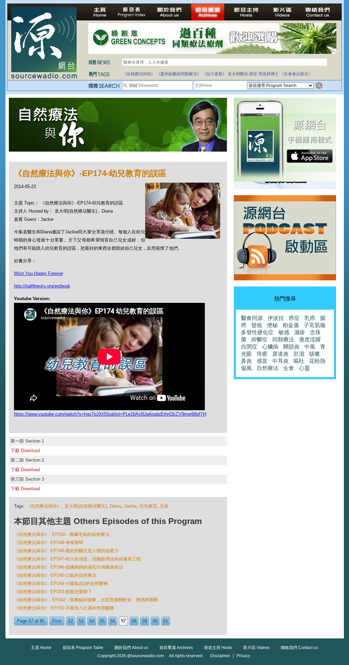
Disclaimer (220, 655)
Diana (115, 506)
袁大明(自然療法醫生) (85, 506)
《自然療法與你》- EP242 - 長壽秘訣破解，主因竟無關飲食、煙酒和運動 (86, 599)
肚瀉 (298, 354)
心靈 (304, 368)
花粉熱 (317, 361)
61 (165, 620)
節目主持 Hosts (218, 647)
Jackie (130, 506)
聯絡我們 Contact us (299, 647)
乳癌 (309, 318)
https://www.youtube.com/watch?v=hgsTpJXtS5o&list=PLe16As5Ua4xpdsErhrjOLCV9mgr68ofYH (110, 414)
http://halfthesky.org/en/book (42, 286)
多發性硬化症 (257, 332)
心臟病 (270, 347)
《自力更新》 (214, 74)
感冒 (262, 361)
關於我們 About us (131, 647)
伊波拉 (276, 318)
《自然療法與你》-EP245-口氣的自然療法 (55, 575)
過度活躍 (310, 339)
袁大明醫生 (238, 74)
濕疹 (299, 332)
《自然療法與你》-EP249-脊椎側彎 (48, 542)
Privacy (243, 655)
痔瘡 (262, 354)
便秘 (272, 325)
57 (123, 620)
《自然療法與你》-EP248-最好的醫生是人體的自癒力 (66, 550)
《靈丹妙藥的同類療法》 (178, 74)
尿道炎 (280, 354)
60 (155, 620)
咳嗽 (314, 354)
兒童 (164, 506)
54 (91, 620)
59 (144, 620)
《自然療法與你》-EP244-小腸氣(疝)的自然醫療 (61, 583)
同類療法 (283, 339)
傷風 (246, 368)
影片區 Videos (256, 647)
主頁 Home (41, 647)
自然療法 (267, 368)
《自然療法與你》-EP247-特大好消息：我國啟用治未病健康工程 (77, 558)
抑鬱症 (259, 339)
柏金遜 (291, 325)
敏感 (283, 332)
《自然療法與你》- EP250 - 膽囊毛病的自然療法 (61, 534)
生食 (288, 368)
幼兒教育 (148, 506)
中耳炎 (280, 361)
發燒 (256, 325)
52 (70, 620)
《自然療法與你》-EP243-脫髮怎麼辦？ (53, 591)
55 (102, 620)
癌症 (253, 74)
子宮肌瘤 (314, 325)
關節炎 (291, 347)
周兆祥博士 (268, 74)
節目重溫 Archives (176, 647)
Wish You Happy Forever (38, 273)
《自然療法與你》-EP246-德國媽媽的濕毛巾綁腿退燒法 (68, 567)
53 (81, 620)
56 (112, 620)
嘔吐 (298, 361)
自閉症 (249, 347)
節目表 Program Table (83, 647)
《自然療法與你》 (138, 74)
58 (134, 620)
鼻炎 (246, 361)
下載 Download (25, 450)
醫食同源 (252, 318)
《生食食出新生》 (296, 74)
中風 (309, 347)
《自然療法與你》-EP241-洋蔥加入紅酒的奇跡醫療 (64, 607)
